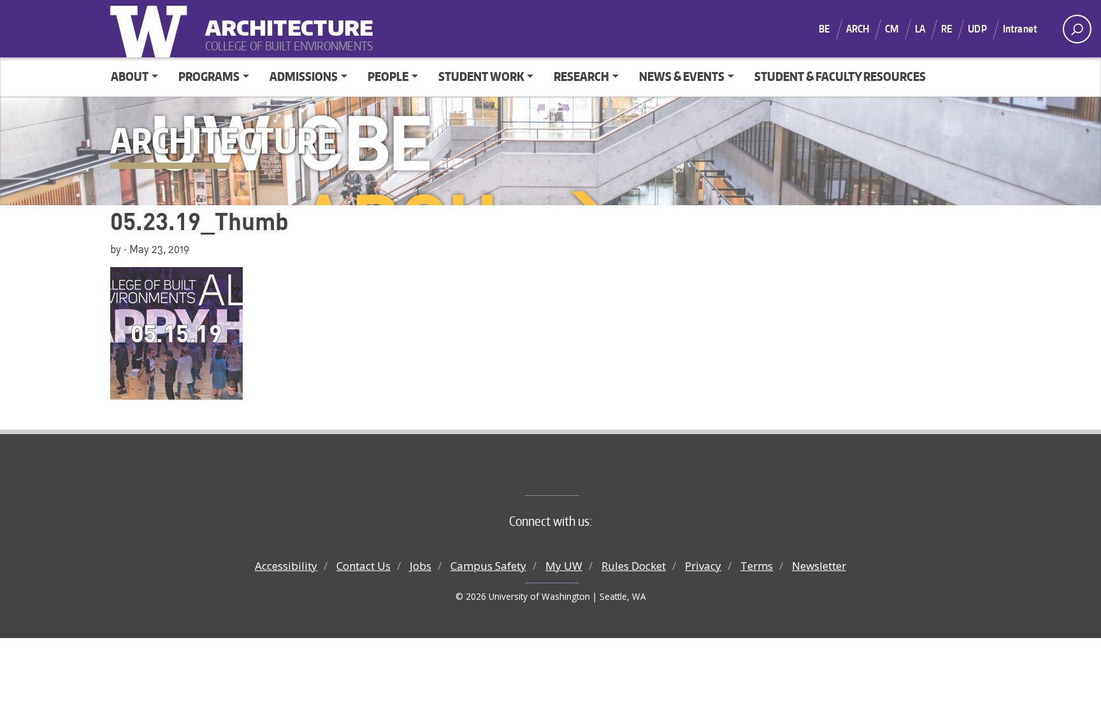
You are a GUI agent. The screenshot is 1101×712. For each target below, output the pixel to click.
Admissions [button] (304, 76)
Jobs (420, 565)
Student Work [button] (481, 76)
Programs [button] (209, 76)
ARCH (858, 28)
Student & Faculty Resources (840, 76)
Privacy (703, 565)
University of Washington (151, 28)
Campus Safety (488, 565)
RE (946, 28)
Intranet (1020, 28)
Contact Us (363, 565)
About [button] (129, 76)
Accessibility (286, 565)
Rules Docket (633, 565)
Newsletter (819, 565)
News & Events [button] (681, 76)
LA (920, 28)
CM (891, 28)
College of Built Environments (576, 474)
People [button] (388, 76)
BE (824, 28)
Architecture (284, 19)
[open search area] (1077, 29)
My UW (563, 565)
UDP (977, 28)
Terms (756, 565)
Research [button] (581, 76)
